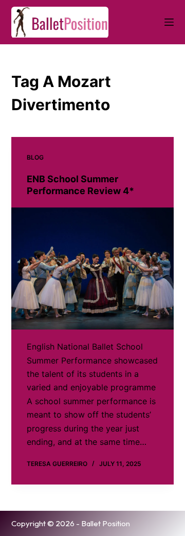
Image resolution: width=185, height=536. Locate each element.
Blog (35, 157)
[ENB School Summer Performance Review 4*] (92, 269)
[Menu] (169, 22)
